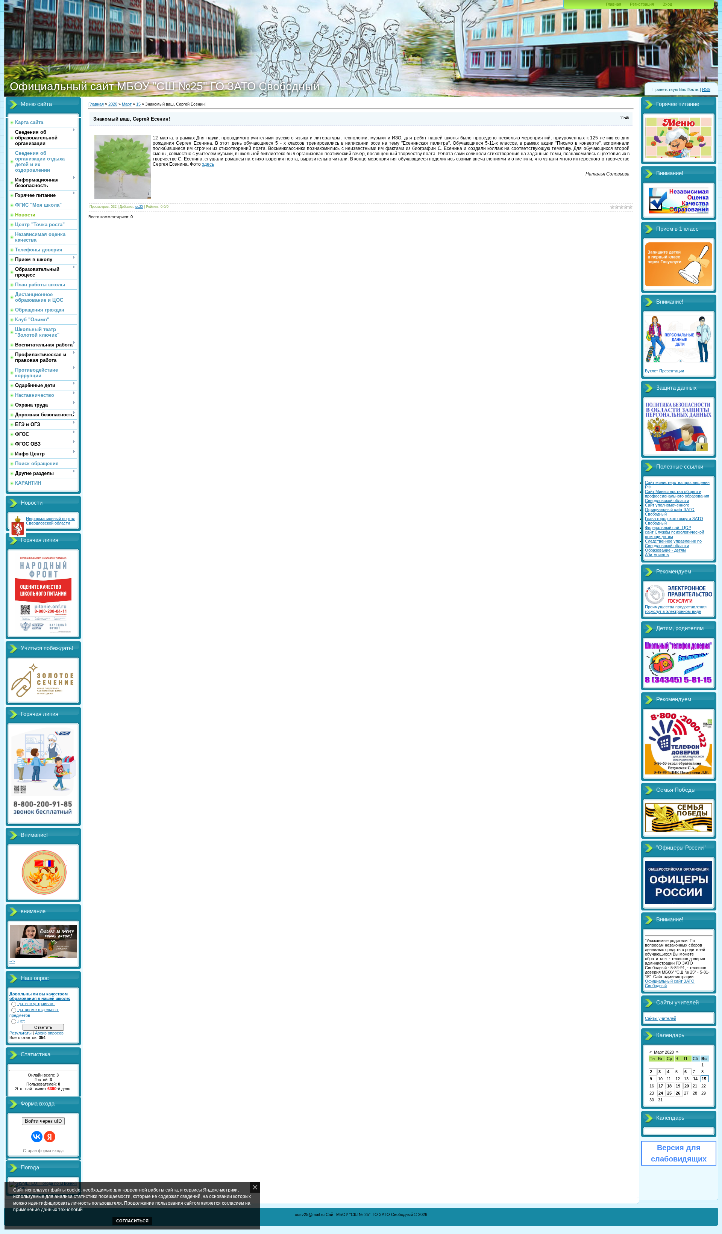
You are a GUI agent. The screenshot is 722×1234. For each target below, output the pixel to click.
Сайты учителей (660, 1018)
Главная (613, 4)
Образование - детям (665, 550)
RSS (706, 89)
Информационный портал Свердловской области (50, 520)
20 (686, 1086)
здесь (208, 164)
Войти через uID (43, 1121)
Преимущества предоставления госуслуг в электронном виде (676, 609)
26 (678, 1093)
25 (669, 1093)
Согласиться (132, 1221)
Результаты (20, 1033)
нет (21, 1021)
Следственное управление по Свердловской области (673, 543)
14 (695, 1079)
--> (12, 961)
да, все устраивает (36, 1003)
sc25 (139, 207)
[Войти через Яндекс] (49, 1136)
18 (669, 1086)
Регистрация (642, 4)
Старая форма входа (43, 1150)
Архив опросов (49, 1033)
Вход (667, 4)
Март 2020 (664, 1052)
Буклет (651, 371)
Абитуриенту (657, 554)
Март (127, 104)
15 (138, 104)
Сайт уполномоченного (667, 505)
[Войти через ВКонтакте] (36, 1136)
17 (660, 1086)
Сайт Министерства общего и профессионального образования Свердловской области (677, 496)
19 (678, 1086)
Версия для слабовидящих (679, 1153)
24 (660, 1093)
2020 (112, 104)
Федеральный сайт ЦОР (668, 527)
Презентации (671, 371)
